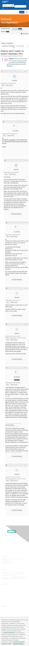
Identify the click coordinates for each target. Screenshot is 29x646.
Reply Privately (9, 85)
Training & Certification (7, 613)
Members (5, 31)
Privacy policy (5, 595)
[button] (27, 620)
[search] (12, 5)
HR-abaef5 (17, 377)
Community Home (5, 28)
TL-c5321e (15, 130)
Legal (3, 600)
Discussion (16, 28)
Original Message (16, 213)
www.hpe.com (7, 576)
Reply (3, 85)
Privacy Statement (9, 632)
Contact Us (4, 591)
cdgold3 (14, 80)
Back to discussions (8, 43)
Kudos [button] (25, 71)
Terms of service (6, 598)
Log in (21, 12)
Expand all (5, 46)
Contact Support (6, 610)
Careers (4, 588)
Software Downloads (7, 615)
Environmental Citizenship (8, 593)
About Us (4, 586)
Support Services (6, 608)
